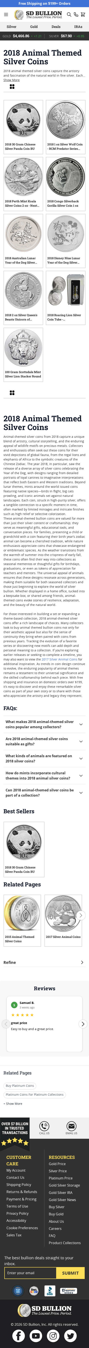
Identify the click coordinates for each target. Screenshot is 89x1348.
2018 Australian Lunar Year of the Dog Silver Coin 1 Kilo (20, 261)
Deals (56, 26)
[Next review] (83, 1024)
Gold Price (57, 1164)
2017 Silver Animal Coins (59, 659)
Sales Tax (13, 1235)
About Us (56, 1221)
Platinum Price (61, 1178)
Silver (11, 26)
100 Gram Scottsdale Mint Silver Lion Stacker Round (23, 374)
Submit (70, 1273)
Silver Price (58, 1171)
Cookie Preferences (22, 1228)
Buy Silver (57, 1207)
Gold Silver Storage (64, 1185)
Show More (11, 80)
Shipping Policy (18, 1185)
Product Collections (65, 1243)
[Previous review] (6, 1024)
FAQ (52, 1236)
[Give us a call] (76, 14)
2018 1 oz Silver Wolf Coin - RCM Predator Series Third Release (65, 147)
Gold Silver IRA (60, 1193)
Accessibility (16, 1220)
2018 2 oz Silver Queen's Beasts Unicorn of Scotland (21, 318)
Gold (34, 26)
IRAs (78, 26)
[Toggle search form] (69, 14)
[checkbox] (12, 87)
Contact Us (15, 1177)
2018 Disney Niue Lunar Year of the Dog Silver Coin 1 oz (63, 261)
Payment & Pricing (21, 1199)
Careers (55, 1228)
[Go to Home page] (39, 14)
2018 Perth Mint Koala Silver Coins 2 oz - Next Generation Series (21, 204)
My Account (15, 1170)
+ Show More (12, 1103)
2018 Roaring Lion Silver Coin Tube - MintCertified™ (64, 318)
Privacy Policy (17, 1213)
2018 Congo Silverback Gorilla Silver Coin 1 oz (63, 203)
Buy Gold (56, 1214)
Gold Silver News (62, 1200)
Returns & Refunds (21, 1192)
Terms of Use (17, 1206)
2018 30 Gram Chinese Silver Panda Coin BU (20, 146)
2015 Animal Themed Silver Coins (19, 939)
